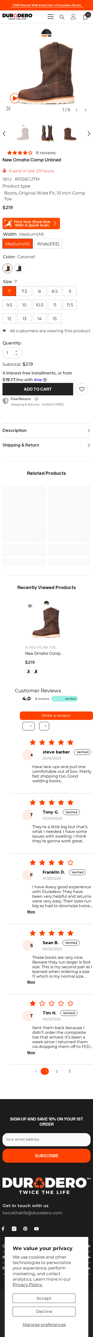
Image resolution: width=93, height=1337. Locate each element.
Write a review (56, 715)
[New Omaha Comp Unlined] (46, 621)
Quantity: (12, 342)
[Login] (73, 16)
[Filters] (28, 726)
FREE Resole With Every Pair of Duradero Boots (47, 5)
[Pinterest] (25, 1228)
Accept (44, 1298)
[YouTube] (36, 1228)
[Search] (62, 17)
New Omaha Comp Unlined (43, 653)
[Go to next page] (67, 1071)
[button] (76, 110)
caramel (28, 671)
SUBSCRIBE (46, 1155)
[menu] (51, 17)
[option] (46, 71)
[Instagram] (14, 1228)
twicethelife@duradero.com (32, 1212)
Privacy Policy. (28, 1284)
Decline (44, 1311)
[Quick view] (30, 606)
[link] (82, 389)
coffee (35, 671)
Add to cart (38, 389)
